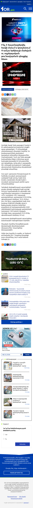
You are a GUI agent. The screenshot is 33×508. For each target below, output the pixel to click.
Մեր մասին (22, 496)
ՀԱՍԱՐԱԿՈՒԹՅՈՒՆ (7, 89)
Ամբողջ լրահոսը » (16, 322)
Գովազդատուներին (16, 498)
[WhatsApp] (13, 94)
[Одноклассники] (3, 94)
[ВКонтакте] (5, 94)
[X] (8, 94)
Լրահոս (5, 274)
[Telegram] (15, 94)
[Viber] (10, 94)
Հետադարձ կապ (12, 496)
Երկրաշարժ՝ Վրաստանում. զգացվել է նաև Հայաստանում (17, 1)
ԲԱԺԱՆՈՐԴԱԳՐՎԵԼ (16, 473)
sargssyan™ (26, 502)
